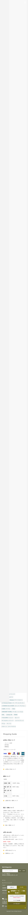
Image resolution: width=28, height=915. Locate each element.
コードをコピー (16, 903)
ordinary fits (9, 714)
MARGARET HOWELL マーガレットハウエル (12, 711)
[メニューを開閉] (25, 2)
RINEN (15, 714)
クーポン (21, 887)
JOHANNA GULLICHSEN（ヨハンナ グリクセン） (14, 705)
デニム (3, 723)
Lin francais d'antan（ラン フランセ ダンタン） (13, 703)
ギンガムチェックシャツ (8, 720)
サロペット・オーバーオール (9, 726)
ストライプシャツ (19, 720)
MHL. (3, 714)
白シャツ (17, 717)
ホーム (3, 880)
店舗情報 (4, 887)
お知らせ (12, 887)
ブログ (3, 885)
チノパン (9, 723)
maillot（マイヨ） (6, 708)
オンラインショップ (7, 882)
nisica (13, 708)
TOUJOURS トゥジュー (7, 717)
